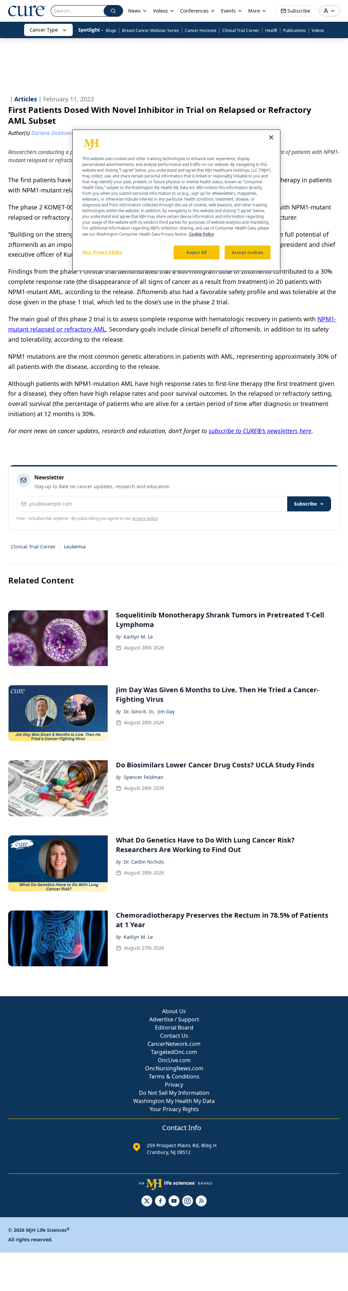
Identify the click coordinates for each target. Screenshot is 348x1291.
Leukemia (75, 546)
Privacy (174, 1084)
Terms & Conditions (174, 1076)
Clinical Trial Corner (240, 30)
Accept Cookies (248, 252)
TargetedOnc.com (174, 1052)
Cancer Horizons (200, 30)
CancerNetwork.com (174, 1044)
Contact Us (174, 1035)
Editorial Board (174, 1027)
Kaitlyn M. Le (138, 636)
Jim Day (166, 711)
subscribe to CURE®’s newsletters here (260, 431)
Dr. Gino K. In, (139, 711)
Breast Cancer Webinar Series (150, 30)
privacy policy (145, 518)
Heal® (271, 30)
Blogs (111, 30)
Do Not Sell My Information (174, 1093)
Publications (294, 30)
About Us (174, 1011)
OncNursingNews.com (174, 1068)
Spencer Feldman (143, 777)
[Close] (271, 137)
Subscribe (305, 503)
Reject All (197, 252)
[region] (176, 200)
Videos (318, 30)
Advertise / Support (174, 1019)
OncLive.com (174, 1060)
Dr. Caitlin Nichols (144, 862)
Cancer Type (44, 30)
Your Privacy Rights (174, 1109)
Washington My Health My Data (174, 1101)
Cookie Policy (201, 234)
